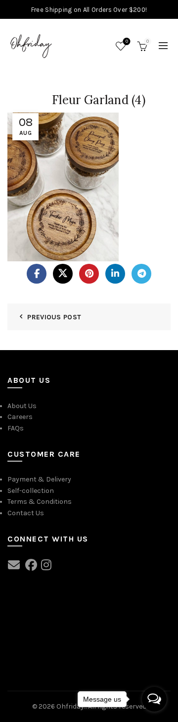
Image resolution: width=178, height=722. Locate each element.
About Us (22, 406)
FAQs (15, 428)
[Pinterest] (89, 274)
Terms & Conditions (39, 501)
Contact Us (25, 513)
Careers (20, 417)
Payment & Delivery (39, 479)
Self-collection (30, 490)
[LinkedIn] (115, 274)
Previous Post (54, 317)
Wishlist (127, 41)
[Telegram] (141, 274)
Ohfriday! (71, 706)
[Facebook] (36, 274)
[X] (63, 274)
